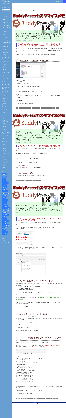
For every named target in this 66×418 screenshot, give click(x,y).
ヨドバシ (5, 202)
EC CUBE (4, 36)
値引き (4, 174)
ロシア (4, 139)
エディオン (5, 227)
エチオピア (4, 19)
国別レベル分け (4, 106)
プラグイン (38, 180)
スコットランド (5, 161)
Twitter (4, 44)
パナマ (4, 66)
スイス (4, 159)
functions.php (6, 210)
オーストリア (5, 135)
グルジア (4, 75)
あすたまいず (7, 1)
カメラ (4, 233)
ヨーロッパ (5, 191)
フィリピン (4, 127)
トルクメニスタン (6, 78)
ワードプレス (6, 221)
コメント (5, 180)
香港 (3, 118)
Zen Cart (4, 48)
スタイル (34, 398)
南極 (2, 104)
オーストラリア (5, 25)
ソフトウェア (5, 52)
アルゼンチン (5, 61)
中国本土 (4, 112)
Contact (3, 240)
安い (4, 178)
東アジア (3, 109)
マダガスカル (5, 22)
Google (4, 39)
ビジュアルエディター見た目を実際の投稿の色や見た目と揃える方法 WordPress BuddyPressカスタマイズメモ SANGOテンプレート (38, 35)
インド (4, 73)
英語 (4, 197)
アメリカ (4, 103)
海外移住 (3, 141)
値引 (4, 193)
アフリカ (3, 16)
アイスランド (5, 97)
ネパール (4, 126)
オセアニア (4, 24)
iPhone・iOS (5, 40)
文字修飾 (52, 398)
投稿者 (4, 212)
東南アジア (4, 120)
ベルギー (4, 167)
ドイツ (4, 164)
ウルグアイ (4, 63)
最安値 (4, 218)
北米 (2, 101)
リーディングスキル (6, 146)
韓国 (3, 117)
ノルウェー (4, 100)
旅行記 (3, 107)
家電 (3, 150)
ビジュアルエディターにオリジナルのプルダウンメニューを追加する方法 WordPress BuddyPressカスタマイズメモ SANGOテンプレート (39, 209)
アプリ (4, 49)
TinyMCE (24, 180)
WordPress (18, 31)
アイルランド (5, 153)
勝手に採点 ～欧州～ (5, 92)
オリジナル (29, 398)
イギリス (4, 154)
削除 (4, 216)
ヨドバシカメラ (6, 208)
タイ (3, 124)
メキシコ (4, 70)
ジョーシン (5, 231)
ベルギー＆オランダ (5, 57)
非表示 (4, 204)
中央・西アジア (4, 72)
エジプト (4, 17)
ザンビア (4, 21)
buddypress (19, 180)
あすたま (24, 40)
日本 (3, 115)
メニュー (48, 398)
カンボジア (4, 123)
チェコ (4, 136)
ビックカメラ (6, 214)
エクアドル (4, 64)
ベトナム (4, 129)
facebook (4, 37)
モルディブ (4, 80)
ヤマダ (4, 223)
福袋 (4, 189)
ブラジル (4, 67)
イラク (4, 83)
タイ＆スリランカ (5, 55)
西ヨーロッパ (4, 151)
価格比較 (4, 148)
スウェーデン (5, 98)
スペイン (4, 162)
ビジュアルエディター (31, 180)
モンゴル (4, 110)
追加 (56, 398)
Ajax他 (4, 31)
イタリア (4, 156)
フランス (4, 165)
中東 (2, 81)
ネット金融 (4, 54)
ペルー (4, 69)
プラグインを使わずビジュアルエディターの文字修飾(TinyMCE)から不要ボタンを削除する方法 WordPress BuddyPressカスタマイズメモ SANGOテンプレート (38, 136)
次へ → (41, 403)
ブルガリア (4, 138)
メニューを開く (58, 1)
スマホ (4, 195)
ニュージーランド (6, 27)
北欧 (2, 95)
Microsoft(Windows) (6, 42)
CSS (3, 34)
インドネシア (5, 121)
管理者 (4, 176)
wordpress (24, 398)
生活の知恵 (4, 142)
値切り (4, 185)
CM (3, 144)
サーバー (4, 51)
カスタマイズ (6, 225)
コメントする (30, 40)
